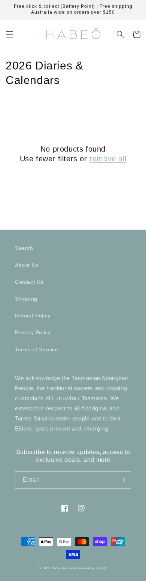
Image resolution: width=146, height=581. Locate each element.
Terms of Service (36, 349)
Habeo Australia (64, 568)
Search (24, 248)
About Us (27, 265)
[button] (9, 34)
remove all (107, 159)
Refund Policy (33, 316)
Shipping (26, 299)
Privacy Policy (33, 332)
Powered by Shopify (92, 568)
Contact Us (29, 282)
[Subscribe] (122, 480)
